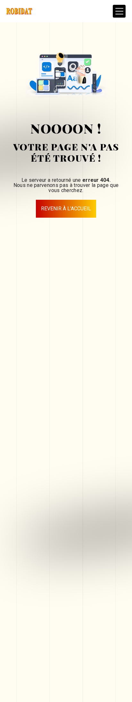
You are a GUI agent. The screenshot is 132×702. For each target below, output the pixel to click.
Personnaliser (42, 686)
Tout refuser (42, 674)
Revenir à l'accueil (66, 209)
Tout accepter (43, 661)
